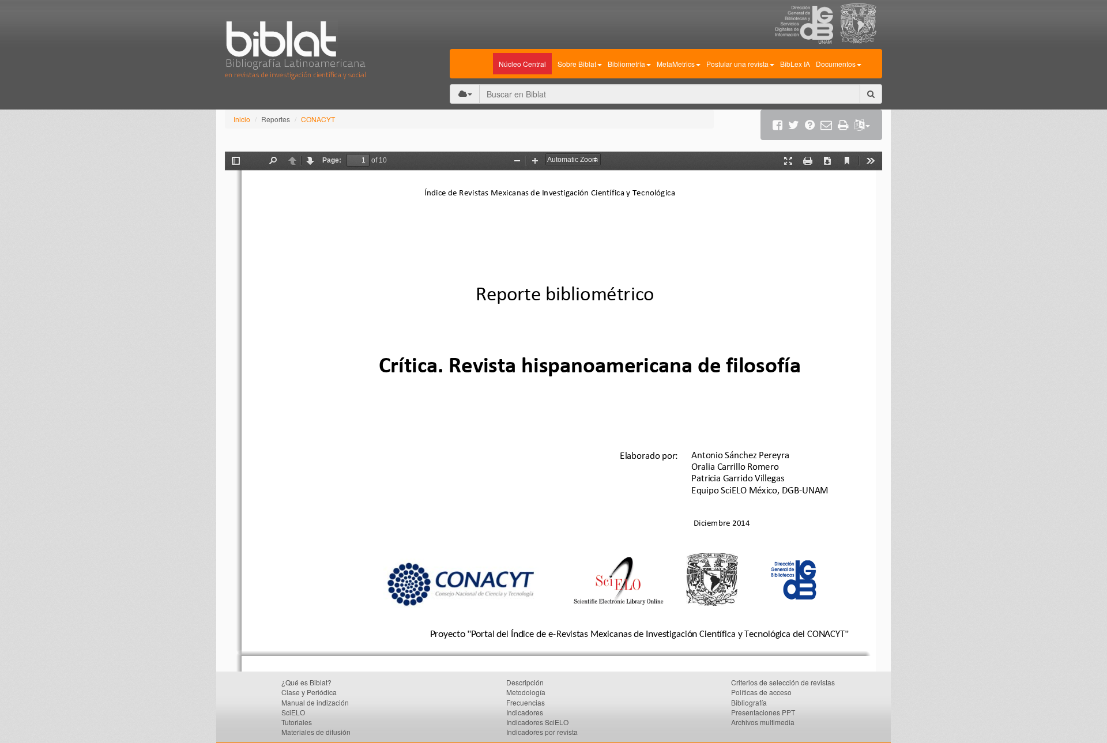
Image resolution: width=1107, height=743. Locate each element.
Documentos (836, 64)
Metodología (525, 692)
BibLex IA (795, 64)
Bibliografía (749, 702)
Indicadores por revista (542, 732)
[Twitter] (793, 124)
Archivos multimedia (763, 722)
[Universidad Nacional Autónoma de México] (861, 40)
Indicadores (524, 712)
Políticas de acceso (761, 692)
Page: (331, 160)
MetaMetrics (676, 64)
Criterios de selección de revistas (783, 682)
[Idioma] (862, 124)
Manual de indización (315, 702)
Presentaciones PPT (763, 712)
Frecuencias (525, 702)
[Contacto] (826, 124)
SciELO (293, 712)
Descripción (525, 682)
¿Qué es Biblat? (306, 682)
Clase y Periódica (309, 692)
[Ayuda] (810, 124)
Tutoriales (296, 722)
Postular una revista (737, 64)
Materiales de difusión (316, 732)
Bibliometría (626, 64)
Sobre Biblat (577, 64)
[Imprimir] (843, 124)
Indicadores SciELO (537, 722)
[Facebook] (777, 124)
